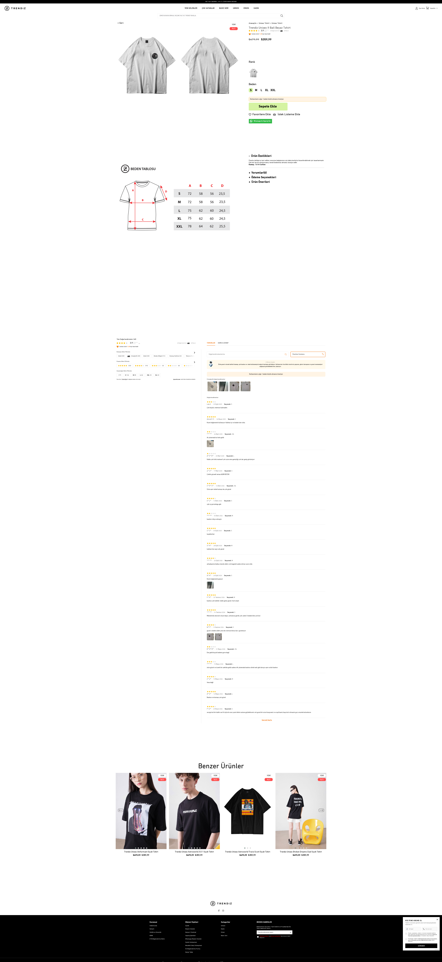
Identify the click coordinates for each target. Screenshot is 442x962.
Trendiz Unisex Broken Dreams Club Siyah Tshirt (301, 852)
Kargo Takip (189, 952)
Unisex (223, 925)
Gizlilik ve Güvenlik (155, 932)
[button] (135, 848)
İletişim (152, 929)
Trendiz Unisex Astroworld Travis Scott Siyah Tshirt (247, 852)
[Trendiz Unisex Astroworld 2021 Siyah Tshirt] (194, 811)
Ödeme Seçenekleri (263, 177)
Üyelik (187, 925)
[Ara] (281, 15)
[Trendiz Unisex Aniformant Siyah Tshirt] (141, 811)
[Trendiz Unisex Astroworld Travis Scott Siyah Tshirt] (247, 811)
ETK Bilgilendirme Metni (157, 939)
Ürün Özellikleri (261, 156)
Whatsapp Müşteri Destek (193, 939)
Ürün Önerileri (260, 182)
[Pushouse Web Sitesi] (437, 949)
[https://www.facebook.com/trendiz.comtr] (219, 910)
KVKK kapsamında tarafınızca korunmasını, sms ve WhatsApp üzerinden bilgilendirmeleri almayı (422, 939)
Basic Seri (224, 935)
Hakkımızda (153, 925)
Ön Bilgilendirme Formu (192, 949)
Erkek (223, 932)
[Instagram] (223, 910)
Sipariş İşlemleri (190, 935)
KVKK (151, 935)
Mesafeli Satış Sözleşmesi (193, 945)
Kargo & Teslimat (190, 932)
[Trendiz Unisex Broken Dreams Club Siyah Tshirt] (300, 811)
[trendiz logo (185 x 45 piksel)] (221, 903)
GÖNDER (421, 946)
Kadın (223, 929)
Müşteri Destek (190, 929)
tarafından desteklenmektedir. (188, 379)
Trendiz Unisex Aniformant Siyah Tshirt (141, 852)
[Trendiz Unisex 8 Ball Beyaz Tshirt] (253, 73)
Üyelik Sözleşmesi (191, 942)
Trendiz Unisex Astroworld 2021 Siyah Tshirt (194, 852)
